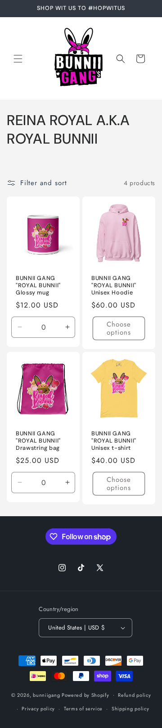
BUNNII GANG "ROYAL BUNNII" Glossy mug (38, 285)
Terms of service (83, 708)
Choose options (119, 328)
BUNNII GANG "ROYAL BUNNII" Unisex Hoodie (113, 285)
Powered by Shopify (85, 694)
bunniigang (46, 694)
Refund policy (134, 695)
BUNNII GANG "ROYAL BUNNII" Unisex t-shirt (113, 441)
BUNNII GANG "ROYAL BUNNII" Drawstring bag (38, 441)
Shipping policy (130, 708)
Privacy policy (38, 708)
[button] (18, 59)
